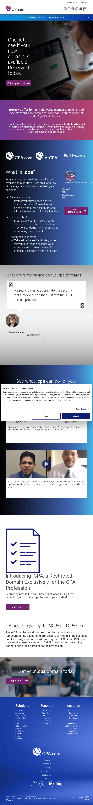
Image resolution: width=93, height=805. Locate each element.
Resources (47, 723)
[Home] (15, 8)
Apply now (15, 680)
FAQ (63, 198)
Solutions (22, 706)
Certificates (46, 715)
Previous (4, 317)
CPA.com (46, 751)
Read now (16, 607)
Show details (81, 409)
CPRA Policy (87, 798)
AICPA (80, 2)
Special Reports (71, 726)
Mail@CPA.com (21, 731)
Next (89, 317)
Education (47, 706)
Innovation (72, 706)
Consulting (47, 721)
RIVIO (17, 723)
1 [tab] (43, 355)
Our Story (46, 767)
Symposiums (72, 734)
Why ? (66, 189)
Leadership (46, 764)
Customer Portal (71, 2)
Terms (73, 797)
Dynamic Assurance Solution (19, 713)
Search (46, 779)
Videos (64, 192)
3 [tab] (50, 355)
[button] (46, 473)
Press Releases (68, 195)
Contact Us (46, 775)
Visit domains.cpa (74, 210)
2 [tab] (46, 355)
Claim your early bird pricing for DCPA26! (45, 17)
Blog (85, 2)
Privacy (80, 797)
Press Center (46, 771)
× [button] (88, 17)
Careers (46, 760)
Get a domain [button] (16, 83)
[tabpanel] (46, 314)
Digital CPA (47, 710)
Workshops (46, 713)
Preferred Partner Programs (19, 736)
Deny (46, 416)
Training (47, 718)
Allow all (75, 416)
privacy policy (55, 400)
